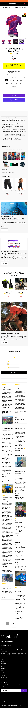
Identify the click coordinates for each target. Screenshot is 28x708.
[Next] (6, 14)
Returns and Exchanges (5, 665)
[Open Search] (20, 3)
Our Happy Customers (6, 146)
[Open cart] (22, 3)
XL (21, 80)
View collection (14, 275)
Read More (4, 229)
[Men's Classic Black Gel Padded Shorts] (7, 184)
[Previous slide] (2, 288)
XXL (7, 83)
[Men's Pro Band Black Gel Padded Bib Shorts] (20, 184)
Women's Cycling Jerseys (9, 7)
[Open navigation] (3, 3)
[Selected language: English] (25, 3)
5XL (20, 83)
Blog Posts (3, 666)
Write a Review (14, 372)
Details (3, 114)
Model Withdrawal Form (5, 673)
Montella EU (10, 705)
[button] (25, 3)
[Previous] (3, 14)
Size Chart (3, 668)
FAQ (2, 670)
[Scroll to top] (25, 705)
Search (2, 659)
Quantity (14, 86)
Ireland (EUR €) (4, 701)
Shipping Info (4, 169)
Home (3, 7)
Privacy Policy (3, 672)
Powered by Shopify (17, 705)
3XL (11, 83)
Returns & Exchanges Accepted (8, 172)
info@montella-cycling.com (6, 645)
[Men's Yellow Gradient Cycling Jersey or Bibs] (21, 284)
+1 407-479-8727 (4, 643)
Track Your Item (4, 677)
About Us (2, 661)
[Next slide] (25, 288)
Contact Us (3, 675)
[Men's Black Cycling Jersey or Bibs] (7, 284)
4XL (16, 83)
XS (6, 80)
